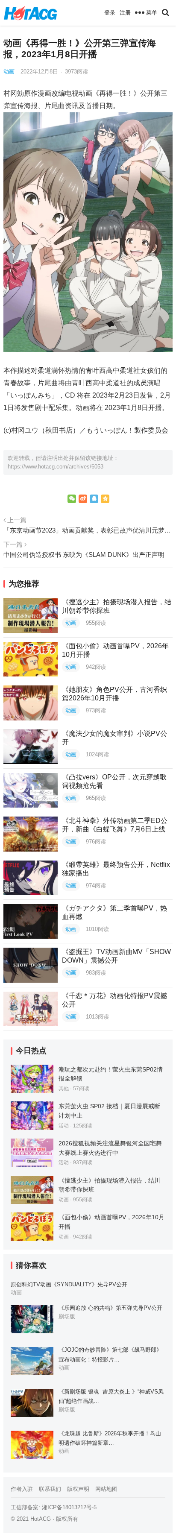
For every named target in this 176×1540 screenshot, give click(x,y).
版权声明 (78, 1489)
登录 (109, 12)
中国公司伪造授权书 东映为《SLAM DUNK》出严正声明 (83, 554)
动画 (9, 71)
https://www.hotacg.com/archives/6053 (55, 466)
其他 (64, 1089)
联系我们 (50, 1489)
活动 (64, 1126)
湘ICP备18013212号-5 (69, 1507)
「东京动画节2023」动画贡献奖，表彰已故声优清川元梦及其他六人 (88, 530)
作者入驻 (22, 1489)
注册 (125, 12)
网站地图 (106, 1489)
